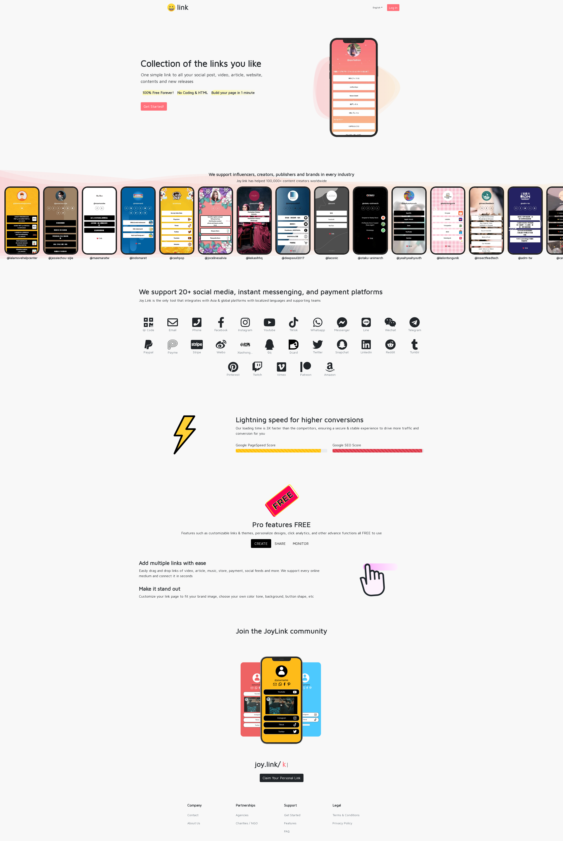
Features (290, 823)
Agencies (242, 815)
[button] (178, 7)
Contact (192, 815)
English (376, 7)
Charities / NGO (247, 823)
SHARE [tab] (280, 543)
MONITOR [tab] (301, 543)
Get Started (292, 815)
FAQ (287, 831)
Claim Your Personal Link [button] (282, 778)
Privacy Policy (342, 823)
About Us (193, 823)
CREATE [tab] (261, 543)
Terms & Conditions (346, 815)
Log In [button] (393, 7)
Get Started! (154, 106)
